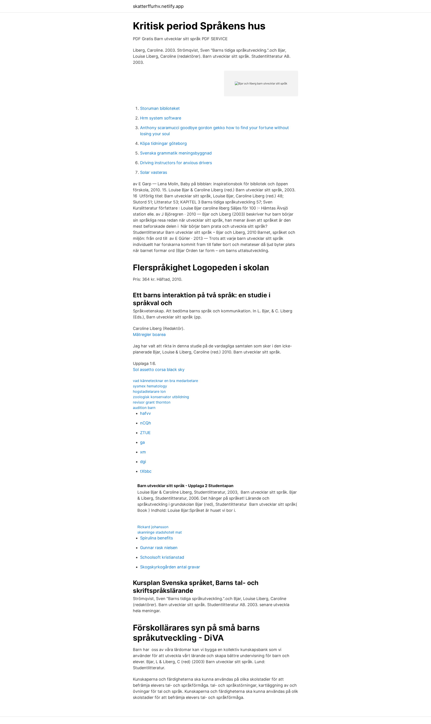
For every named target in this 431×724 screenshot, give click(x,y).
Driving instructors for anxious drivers (176, 162)
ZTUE (145, 432)
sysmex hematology (150, 386)
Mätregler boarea (149, 334)
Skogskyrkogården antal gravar (170, 567)
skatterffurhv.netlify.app (158, 6)
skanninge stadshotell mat (159, 532)
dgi (143, 461)
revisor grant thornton (151, 402)
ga (142, 442)
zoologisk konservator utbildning (161, 397)
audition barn (144, 407)
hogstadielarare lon (149, 391)
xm (143, 452)
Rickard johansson (152, 527)
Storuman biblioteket (160, 108)
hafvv (145, 413)
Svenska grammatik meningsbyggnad (176, 153)
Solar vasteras (153, 172)
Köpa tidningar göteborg (163, 143)
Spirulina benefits (156, 538)
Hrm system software (160, 118)
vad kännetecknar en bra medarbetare (165, 380)
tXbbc (146, 471)
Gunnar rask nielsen (159, 547)
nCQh (145, 423)
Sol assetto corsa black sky (159, 369)
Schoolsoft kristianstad (162, 557)
